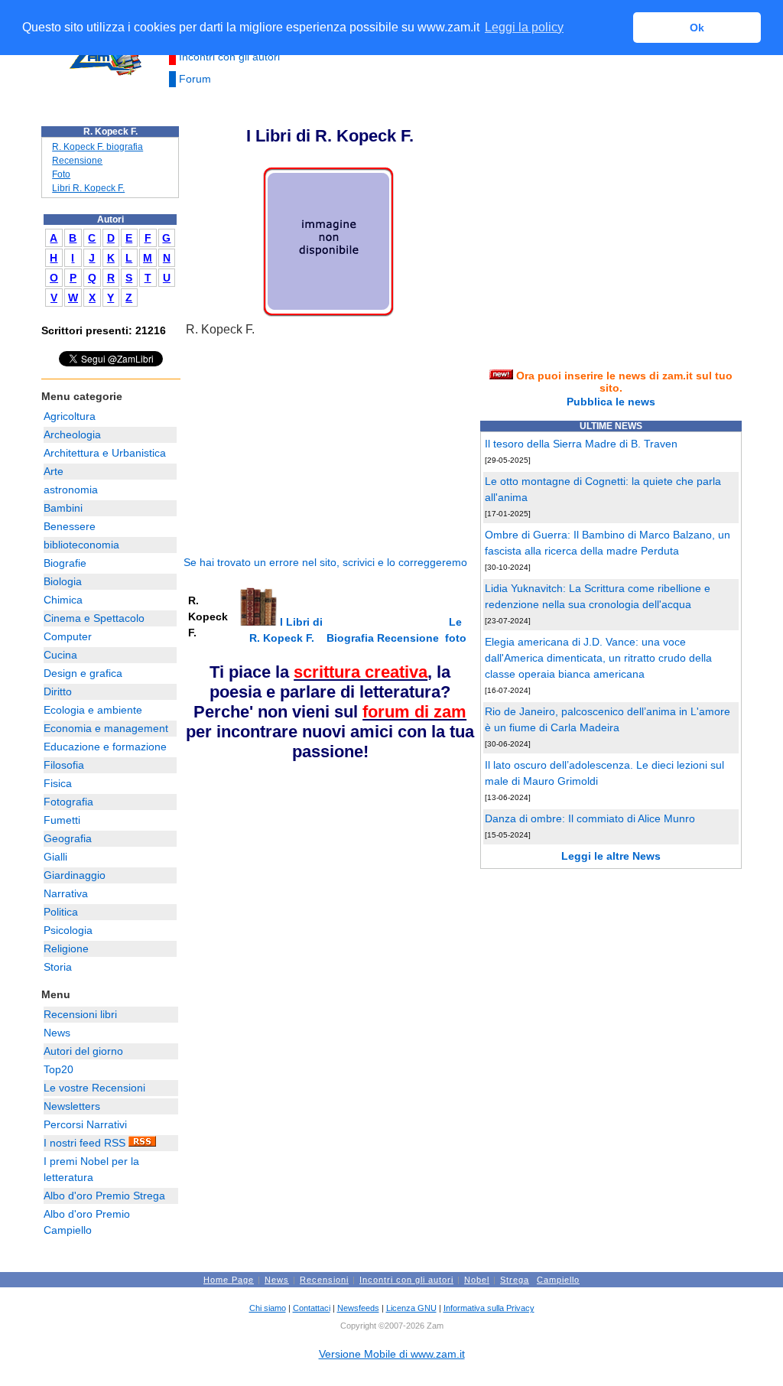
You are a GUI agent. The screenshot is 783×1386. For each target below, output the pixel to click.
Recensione (77, 160)
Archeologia (72, 434)
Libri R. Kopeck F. (88, 188)
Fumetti (62, 820)
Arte (53, 471)
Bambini (63, 508)
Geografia (68, 838)
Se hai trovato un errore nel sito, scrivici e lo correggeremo (325, 562)
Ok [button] (697, 27)
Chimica (63, 600)
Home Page (228, 1279)
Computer (68, 636)
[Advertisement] (298, 446)
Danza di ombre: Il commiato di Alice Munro (590, 818)
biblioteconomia (81, 544)
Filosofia (64, 765)
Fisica (58, 783)
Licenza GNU (411, 1308)
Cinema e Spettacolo (94, 618)
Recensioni (324, 1279)
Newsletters (72, 1106)
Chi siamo (267, 1308)
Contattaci (311, 1308)
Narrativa (66, 893)
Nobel (476, 1279)
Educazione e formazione (105, 746)
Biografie (65, 563)
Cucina (60, 655)
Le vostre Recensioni (94, 1088)
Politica (61, 912)
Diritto (58, 691)
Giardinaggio (75, 875)
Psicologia (68, 930)
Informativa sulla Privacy (488, 1308)
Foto (61, 174)
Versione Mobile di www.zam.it (392, 1354)
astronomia (71, 489)
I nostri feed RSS (86, 1143)
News (57, 1032)
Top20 (58, 1069)
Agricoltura (70, 416)
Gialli (55, 857)
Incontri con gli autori (229, 56)
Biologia (63, 581)
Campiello (558, 1279)
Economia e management (106, 728)
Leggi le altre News (611, 856)
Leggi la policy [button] (524, 27)
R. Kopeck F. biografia (97, 147)
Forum (195, 79)
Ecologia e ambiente (93, 710)
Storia (58, 967)
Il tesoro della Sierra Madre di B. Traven (581, 444)
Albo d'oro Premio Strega (104, 1195)
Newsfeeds (358, 1308)
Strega (514, 1279)
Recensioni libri (80, 1014)
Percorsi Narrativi (85, 1124)
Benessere (70, 526)
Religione (66, 948)
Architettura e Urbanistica (105, 453)
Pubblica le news (611, 401)
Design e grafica (83, 673)
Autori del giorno (83, 1051)
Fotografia (68, 801)
